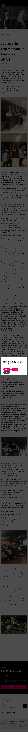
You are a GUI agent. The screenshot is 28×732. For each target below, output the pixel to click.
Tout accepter (7, 369)
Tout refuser (15, 369)
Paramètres (7, 372)
